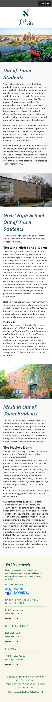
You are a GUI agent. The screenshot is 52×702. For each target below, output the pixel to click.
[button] (44, 3)
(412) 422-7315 (11, 619)
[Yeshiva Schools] (26, 17)
